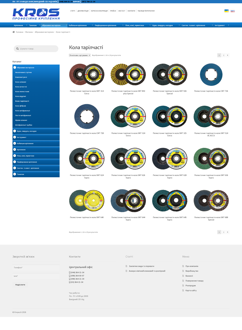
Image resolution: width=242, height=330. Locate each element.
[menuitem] (72, 11)
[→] (228, 55)
